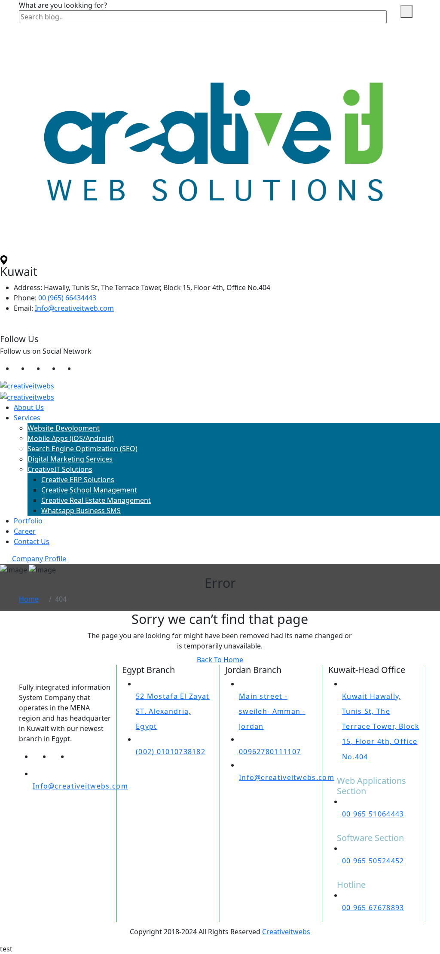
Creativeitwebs (286, 931)
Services (27, 417)
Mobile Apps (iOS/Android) (71, 438)
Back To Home (220, 659)
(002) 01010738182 (170, 751)
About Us (29, 407)
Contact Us (31, 541)
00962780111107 (270, 751)
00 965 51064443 (373, 814)
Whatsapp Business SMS (81, 510)
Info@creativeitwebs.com (80, 786)
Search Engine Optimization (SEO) (83, 448)
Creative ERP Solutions (77, 479)
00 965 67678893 (373, 907)
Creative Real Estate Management (96, 500)
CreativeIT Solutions (60, 469)
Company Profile (39, 558)
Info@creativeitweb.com (74, 308)
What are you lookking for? (63, 5)
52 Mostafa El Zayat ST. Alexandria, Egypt (173, 711)
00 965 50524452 (373, 860)
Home (29, 599)
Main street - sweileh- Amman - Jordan (272, 711)
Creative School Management (89, 490)
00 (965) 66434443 (67, 298)
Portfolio (28, 521)
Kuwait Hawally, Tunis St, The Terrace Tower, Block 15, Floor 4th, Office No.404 (380, 726)
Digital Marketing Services (70, 459)
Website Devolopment (64, 428)
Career (25, 531)
